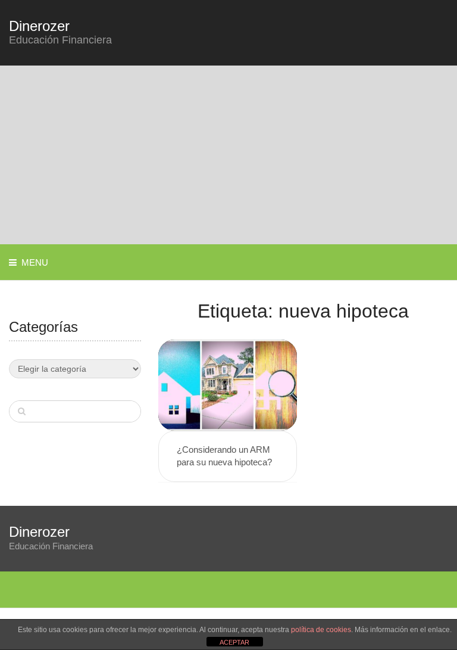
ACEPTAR (234, 642)
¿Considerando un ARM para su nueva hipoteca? (224, 455)
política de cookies (321, 630)
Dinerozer (39, 26)
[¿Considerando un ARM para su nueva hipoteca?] (227, 385)
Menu (34, 262)
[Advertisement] (228, 154)
